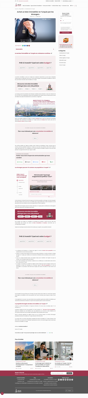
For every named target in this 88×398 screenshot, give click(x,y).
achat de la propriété (47, 250)
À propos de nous (20, 379)
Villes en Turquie (62, 55)
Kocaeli (40, 88)
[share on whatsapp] (22, 45)
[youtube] (59, 380)
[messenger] (70, 380)
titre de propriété (46, 265)
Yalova (22, 121)
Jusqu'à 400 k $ (40, 67)
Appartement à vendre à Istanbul (50, 385)
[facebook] (61, 380)
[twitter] (63, 380)
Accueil (16, 8)
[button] (61, 20)
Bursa (19, 121)
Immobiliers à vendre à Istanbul (50, 383)
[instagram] (65, 380)
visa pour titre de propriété (49, 309)
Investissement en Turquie (30, 8)
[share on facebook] (24, 45)
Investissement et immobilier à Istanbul (35, 383)
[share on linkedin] (26, 45)
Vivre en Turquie (62, 65)
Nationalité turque (62, 60)
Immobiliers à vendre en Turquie (50, 379)
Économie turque (62, 62)
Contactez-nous (21, 381)
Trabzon (34, 88)
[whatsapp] (68, 380)
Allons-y (35, 138)
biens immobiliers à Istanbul (40, 222)
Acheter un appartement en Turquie (50, 381)
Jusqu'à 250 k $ (31, 67)
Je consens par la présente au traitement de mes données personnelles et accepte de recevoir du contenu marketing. (66, 28)
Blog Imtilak (21, 8)
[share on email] (29, 45)
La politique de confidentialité (21, 383)
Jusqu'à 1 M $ (48, 67)
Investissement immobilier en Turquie (34, 381)
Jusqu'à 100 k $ (22, 67)
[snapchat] (72, 380)
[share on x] (27, 45)
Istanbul (20, 88)
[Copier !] (51, 53)
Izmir (30, 121)
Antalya (27, 88)
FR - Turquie (68, 390)
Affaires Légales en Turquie (64, 57)
